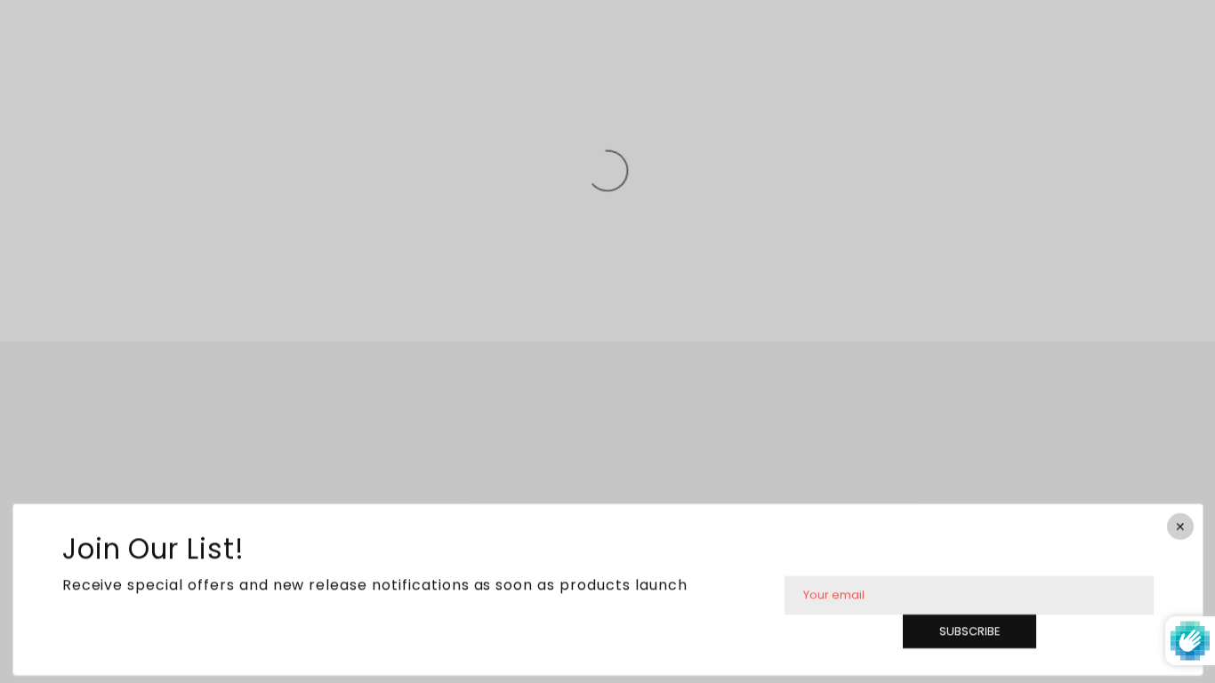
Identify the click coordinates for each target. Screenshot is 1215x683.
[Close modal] (1179, 526)
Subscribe (968, 631)
